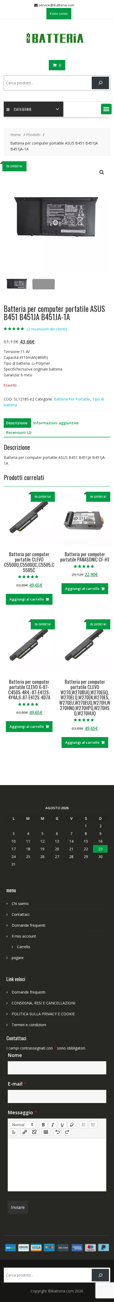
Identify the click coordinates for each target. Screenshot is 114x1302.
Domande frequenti (28, 925)
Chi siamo (20, 903)
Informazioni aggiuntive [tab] (55, 422)
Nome (15, 1055)
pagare (18, 957)
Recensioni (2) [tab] (18, 432)
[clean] (72, 1124)
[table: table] (46, 1132)
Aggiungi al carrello (27, 599)
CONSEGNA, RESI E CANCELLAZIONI (43, 1002)
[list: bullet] (93, 1124)
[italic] (53, 1124)
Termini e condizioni (29, 1024)
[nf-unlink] (34, 1132)
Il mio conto (59, 13)
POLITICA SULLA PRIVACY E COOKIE (43, 1013)
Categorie (23, 109)
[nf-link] (24, 1132)
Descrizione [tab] (16, 422)
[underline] (62, 1124)
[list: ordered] (83, 1124)
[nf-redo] (67, 1132)
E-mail (17, 1084)
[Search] (100, 83)
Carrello (23, 946)
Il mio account (24, 936)
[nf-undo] (57, 1132)
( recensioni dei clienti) (47, 329)
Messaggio (22, 1112)
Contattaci (20, 914)
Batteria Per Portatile (72, 399)
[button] (106, 109)
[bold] (43, 1124)
